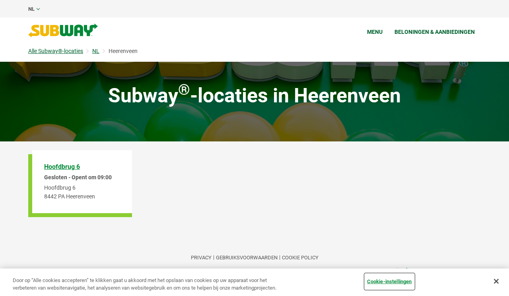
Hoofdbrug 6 (62, 167)
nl (31, 9)
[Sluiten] (496, 281)
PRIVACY (201, 258)
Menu (375, 32)
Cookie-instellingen (389, 281)
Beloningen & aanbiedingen (434, 32)
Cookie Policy (300, 258)
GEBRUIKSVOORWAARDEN (247, 258)
